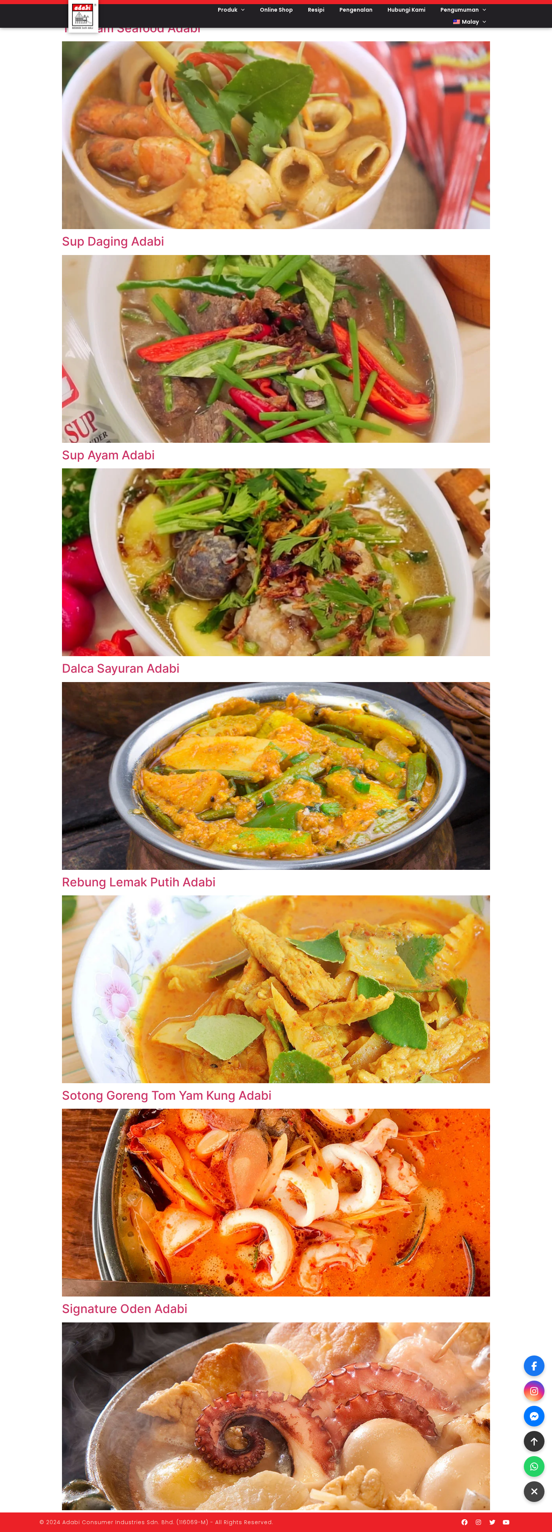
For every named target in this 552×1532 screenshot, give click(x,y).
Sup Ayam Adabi (108, 455)
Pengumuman (459, 10)
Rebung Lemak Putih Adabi (139, 882)
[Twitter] (492, 1522)
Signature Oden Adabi (124, 1308)
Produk (227, 10)
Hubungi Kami (406, 10)
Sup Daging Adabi (113, 241)
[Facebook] (464, 1522)
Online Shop (276, 10)
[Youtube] (506, 1522)
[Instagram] (478, 1522)
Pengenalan (356, 10)
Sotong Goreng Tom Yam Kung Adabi (166, 1095)
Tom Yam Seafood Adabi (131, 28)
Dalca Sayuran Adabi (120, 668)
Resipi (316, 10)
